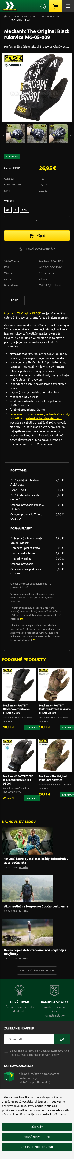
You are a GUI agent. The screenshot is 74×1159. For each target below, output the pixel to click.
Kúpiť (40, 235)
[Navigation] (3, 134)
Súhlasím (37, 1126)
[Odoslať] (62, 1039)
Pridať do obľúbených (40, 248)
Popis (14, 300)
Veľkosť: (9, 200)
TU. (21, 618)
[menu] (68, 6)
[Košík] (55, 6)
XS (7, 210)
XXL (24, 210)
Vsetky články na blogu (37, 970)
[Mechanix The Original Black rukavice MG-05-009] (15, 133)
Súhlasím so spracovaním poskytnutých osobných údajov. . (39, 1052)
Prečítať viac (58, 1114)
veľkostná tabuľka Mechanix (44, 418)
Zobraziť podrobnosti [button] (37, 1146)
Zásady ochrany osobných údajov (39, 1054)
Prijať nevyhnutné (37, 1136)
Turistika (23, 867)
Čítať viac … (61, 46)
